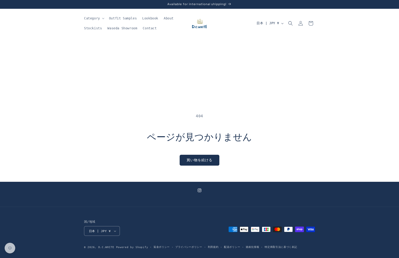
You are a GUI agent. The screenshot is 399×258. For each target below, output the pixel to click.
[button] (93, 18)
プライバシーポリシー (188, 247)
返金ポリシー (162, 247)
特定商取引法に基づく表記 (281, 247)
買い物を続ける (199, 160)
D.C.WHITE (106, 247)
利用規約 (213, 247)
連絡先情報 (252, 247)
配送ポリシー (232, 247)
